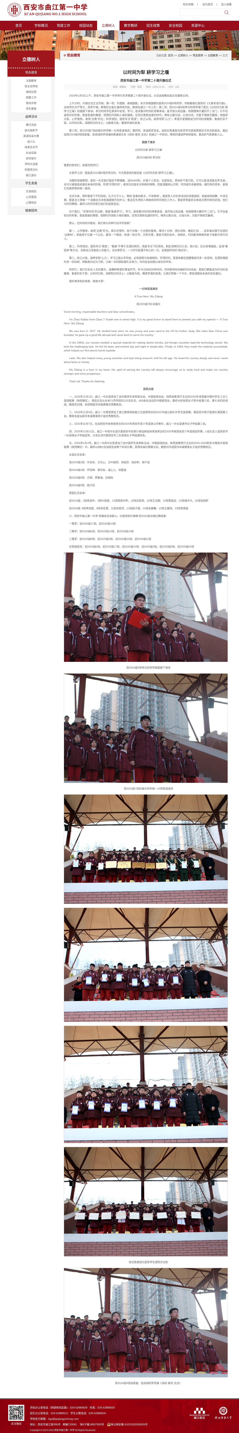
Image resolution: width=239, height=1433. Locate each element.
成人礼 (31, 141)
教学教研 (130, 25)
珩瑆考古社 (31, 169)
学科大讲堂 (31, 164)
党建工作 (63, 25)
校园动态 (86, 25)
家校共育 (31, 103)
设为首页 (207, 4)
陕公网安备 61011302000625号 (129, 1424)
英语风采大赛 (31, 135)
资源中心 (198, 25)
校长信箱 (188, 4)
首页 (18, 25)
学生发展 (31, 183)
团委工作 (31, 97)
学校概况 (41, 25)
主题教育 (31, 80)
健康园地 (31, 210)
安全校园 (175, 25)
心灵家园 (31, 196)
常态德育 (31, 72)
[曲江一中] (54, 10)
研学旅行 (31, 158)
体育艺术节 (31, 147)
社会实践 (31, 152)
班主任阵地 (31, 86)
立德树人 (108, 25)
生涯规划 (31, 191)
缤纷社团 (31, 91)
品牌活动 (31, 116)
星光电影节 (31, 130)
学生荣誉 (31, 108)
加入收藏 (226, 4)
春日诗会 (31, 124)
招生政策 (153, 25)
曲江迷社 (31, 175)
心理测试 (31, 202)
